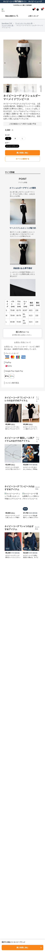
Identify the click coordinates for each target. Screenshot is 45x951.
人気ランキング (33, 16)
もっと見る (37, 399)
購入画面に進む (22, 153)
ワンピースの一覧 (7, 25)
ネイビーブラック (12, 146)
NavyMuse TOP (7, 23)
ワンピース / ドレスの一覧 (24, 23)
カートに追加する (22, 159)
